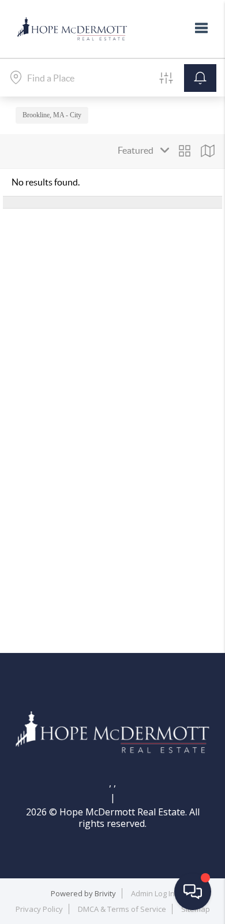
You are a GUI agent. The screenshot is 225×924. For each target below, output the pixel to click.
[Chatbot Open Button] (192, 891)
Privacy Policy (39, 909)
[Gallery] (184, 151)
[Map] (207, 151)
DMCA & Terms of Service (122, 909)
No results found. (46, 182)
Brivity (105, 893)
